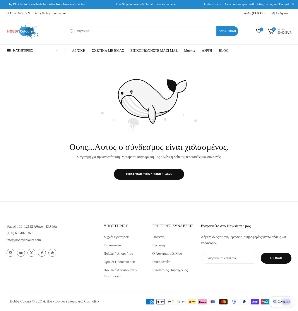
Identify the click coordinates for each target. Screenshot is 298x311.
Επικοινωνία (112, 245)
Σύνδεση (158, 237)
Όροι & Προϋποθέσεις (119, 262)
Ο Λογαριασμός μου (167, 253)
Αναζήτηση (227, 31)
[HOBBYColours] (23, 31)
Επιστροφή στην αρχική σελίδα (149, 174)
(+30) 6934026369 (20, 233)
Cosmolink (91, 301)
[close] (293, 4)
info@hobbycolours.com (24, 240)
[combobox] (151, 31)
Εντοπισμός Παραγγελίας (170, 270)
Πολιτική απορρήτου (118, 253)
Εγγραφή (158, 245)
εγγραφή (276, 258)
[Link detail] (10, 253)
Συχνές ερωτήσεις (116, 237)
